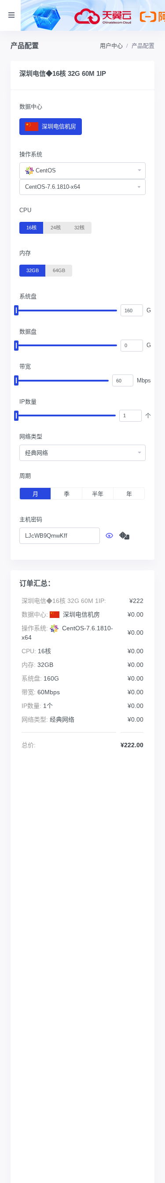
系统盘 (28, 296)
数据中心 (30, 106)
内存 (25, 253)
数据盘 (28, 331)
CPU (25, 210)
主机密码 (30, 519)
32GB (32, 270)
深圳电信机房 (58, 126)
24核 (56, 227)
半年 (97, 493)
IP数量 (28, 401)
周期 (25, 475)
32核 (79, 227)
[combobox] (82, 170)
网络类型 (30, 436)
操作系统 (30, 154)
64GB (59, 270)
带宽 (25, 366)
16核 (31, 227)
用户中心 (111, 45)
